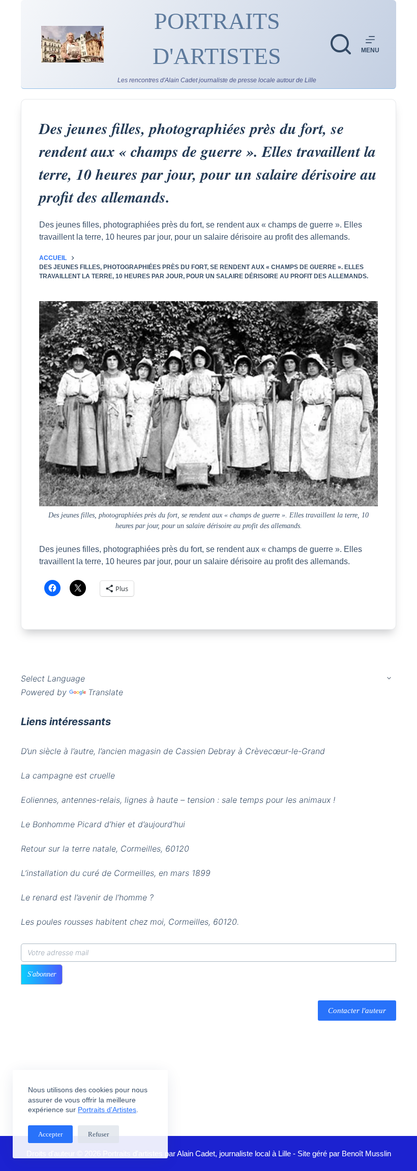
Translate (105, 692)
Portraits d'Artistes (107, 1109)
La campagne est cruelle (68, 775)
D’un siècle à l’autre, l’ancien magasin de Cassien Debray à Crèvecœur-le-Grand (173, 751)
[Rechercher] (341, 44)
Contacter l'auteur (357, 1010)
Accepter (50, 1134)
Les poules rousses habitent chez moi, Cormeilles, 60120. (130, 922)
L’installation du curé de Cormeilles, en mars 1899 (116, 873)
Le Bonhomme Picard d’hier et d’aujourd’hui (103, 824)
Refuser (98, 1134)
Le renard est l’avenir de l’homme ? (87, 897)
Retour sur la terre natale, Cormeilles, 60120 (105, 848)
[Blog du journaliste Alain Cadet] (72, 44)
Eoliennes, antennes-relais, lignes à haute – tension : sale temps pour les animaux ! (178, 800)
